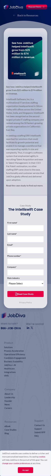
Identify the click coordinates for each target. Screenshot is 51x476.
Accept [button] (25, 470)
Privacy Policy (25, 302)
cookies (42, 456)
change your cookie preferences (16, 463)
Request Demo (34, 7)
